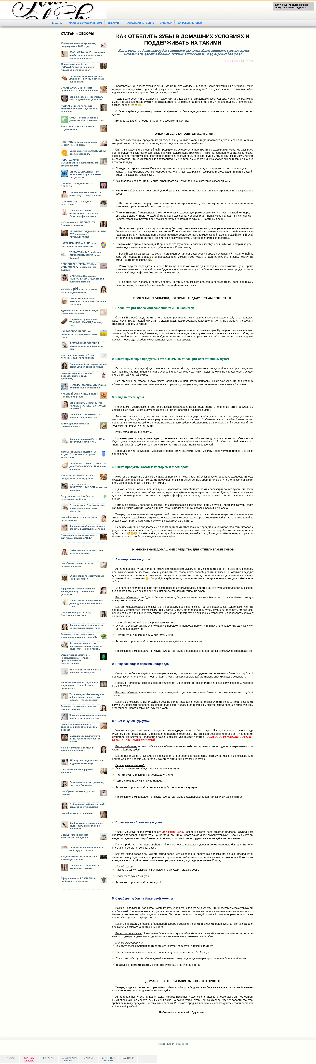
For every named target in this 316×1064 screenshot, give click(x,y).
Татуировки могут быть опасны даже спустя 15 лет (79, 858)
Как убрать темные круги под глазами (78, 792)
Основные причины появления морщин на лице (79, 707)
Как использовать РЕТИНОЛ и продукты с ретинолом (87, 440)
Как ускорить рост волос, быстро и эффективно (76, 613)
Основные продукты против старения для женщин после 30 (79, 635)
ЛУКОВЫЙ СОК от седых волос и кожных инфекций (79, 395)
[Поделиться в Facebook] (163, 1016)
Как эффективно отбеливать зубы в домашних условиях (86, 98)
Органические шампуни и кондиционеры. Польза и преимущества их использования (75, 659)
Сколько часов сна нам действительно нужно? (74, 836)
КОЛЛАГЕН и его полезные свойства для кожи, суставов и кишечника (79, 108)
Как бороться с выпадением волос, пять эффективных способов (86, 825)
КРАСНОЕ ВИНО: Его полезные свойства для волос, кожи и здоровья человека (87, 54)
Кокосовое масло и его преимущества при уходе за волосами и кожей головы (85, 645)
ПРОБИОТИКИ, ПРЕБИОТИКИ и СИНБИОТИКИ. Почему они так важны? (79, 266)
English (170, 1043)
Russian (161, 1043)
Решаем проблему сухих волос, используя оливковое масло (88, 365)
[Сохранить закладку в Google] (169, 1016)
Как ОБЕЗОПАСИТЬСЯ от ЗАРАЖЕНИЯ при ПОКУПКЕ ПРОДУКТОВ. (85, 174)
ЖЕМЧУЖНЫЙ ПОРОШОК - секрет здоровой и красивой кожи (86, 345)
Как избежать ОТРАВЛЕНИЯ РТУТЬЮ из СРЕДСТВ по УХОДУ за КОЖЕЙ (87, 405)
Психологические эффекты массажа (77, 771)
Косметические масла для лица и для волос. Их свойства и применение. (79, 685)
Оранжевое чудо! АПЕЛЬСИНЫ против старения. (87, 152)
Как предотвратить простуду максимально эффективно (86, 626)
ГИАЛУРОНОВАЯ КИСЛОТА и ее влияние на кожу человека (87, 386)
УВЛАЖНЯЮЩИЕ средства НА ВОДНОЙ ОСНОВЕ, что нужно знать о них (78, 454)
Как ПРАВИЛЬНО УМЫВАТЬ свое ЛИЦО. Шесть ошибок (85, 194)
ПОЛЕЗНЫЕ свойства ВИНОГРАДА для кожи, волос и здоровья (87, 301)
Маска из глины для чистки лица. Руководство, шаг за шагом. (85, 738)
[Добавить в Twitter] (195, 1016)
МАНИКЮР (166, 23)
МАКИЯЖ (88, 1057)
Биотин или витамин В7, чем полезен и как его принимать (77, 356)
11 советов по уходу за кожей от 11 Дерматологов (86, 849)
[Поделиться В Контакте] (201, 1016)
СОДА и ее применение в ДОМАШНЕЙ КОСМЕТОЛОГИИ (86, 119)
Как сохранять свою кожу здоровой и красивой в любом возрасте (79, 726)
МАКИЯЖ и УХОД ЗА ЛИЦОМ (85, 23)
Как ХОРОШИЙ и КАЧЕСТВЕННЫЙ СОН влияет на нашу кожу (88, 487)
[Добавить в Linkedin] (176, 1016)
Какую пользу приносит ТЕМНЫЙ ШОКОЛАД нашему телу (86, 322)
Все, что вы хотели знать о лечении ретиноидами (85, 671)
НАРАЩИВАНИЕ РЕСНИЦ (140, 23)
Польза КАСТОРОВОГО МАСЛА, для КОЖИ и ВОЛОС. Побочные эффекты (87, 466)
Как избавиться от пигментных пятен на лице (79, 518)
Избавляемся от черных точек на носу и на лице (87, 552)
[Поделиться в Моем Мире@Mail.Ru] (182, 1016)
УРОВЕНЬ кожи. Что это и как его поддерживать (79, 291)
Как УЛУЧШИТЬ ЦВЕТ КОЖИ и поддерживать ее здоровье (78, 477)
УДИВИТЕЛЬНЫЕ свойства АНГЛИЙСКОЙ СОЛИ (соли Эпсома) (85, 254)
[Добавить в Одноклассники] (188, 1016)
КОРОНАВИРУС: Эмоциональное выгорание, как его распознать (79, 162)
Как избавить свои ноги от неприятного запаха (85, 867)
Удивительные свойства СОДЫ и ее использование (79, 312)
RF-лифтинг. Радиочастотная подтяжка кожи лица (86, 762)
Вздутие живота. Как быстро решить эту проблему (77, 497)
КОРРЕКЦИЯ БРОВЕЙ (189, 23)
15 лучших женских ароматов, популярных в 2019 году (78, 44)
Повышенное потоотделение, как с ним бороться (86, 783)
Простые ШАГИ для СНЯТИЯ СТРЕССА (77, 185)
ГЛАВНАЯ (57, 23)
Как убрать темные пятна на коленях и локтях (77, 564)
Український (182, 1043)
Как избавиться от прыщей (77, 812)
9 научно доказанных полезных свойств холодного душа (87, 716)
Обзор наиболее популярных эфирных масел (86, 577)
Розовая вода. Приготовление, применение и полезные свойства (87, 507)
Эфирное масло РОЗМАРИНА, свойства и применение (78, 880)
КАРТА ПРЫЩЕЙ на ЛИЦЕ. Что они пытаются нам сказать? (78, 244)
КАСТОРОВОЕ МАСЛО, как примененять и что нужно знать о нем (79, 334)
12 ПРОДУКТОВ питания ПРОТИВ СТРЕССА (75, 425)
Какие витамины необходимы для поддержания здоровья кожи (86, 603)
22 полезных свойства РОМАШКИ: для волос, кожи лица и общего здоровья (77, 66)
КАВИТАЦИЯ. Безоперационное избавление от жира (79, 143)
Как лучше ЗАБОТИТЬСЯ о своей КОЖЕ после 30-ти (84, 416)
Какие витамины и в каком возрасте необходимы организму (76, 375)
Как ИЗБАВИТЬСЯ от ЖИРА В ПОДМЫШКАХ (77, 128)
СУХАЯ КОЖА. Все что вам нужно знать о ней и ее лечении (79, 89)
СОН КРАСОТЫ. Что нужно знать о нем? (76, 203)
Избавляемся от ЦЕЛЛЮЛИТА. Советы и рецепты (78, 224)
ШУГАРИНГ (113, 23)
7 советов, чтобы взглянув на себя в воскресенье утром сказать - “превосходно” (86, 697)
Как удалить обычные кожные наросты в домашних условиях (87, 527)
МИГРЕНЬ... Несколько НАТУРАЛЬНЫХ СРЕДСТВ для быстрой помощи (86, 278)
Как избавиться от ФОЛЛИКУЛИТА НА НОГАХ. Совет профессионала (84, 213)
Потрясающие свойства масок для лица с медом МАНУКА (79, 536)
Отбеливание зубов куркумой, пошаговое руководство (87, 805)
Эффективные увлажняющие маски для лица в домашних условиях (78, 591)
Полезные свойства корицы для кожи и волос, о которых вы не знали (86, 78)
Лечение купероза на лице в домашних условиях (77, 749)
